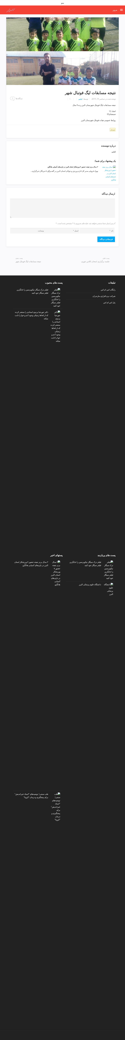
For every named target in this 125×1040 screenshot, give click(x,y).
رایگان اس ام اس (108, 289)
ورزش (112, 129)
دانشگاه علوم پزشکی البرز (90, 584)
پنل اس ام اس (109, 302)
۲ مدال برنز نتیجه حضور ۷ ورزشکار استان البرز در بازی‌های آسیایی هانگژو (73, 167)
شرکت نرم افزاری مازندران (104, 296)
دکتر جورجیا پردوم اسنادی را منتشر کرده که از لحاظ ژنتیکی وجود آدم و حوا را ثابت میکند (31, 315)
